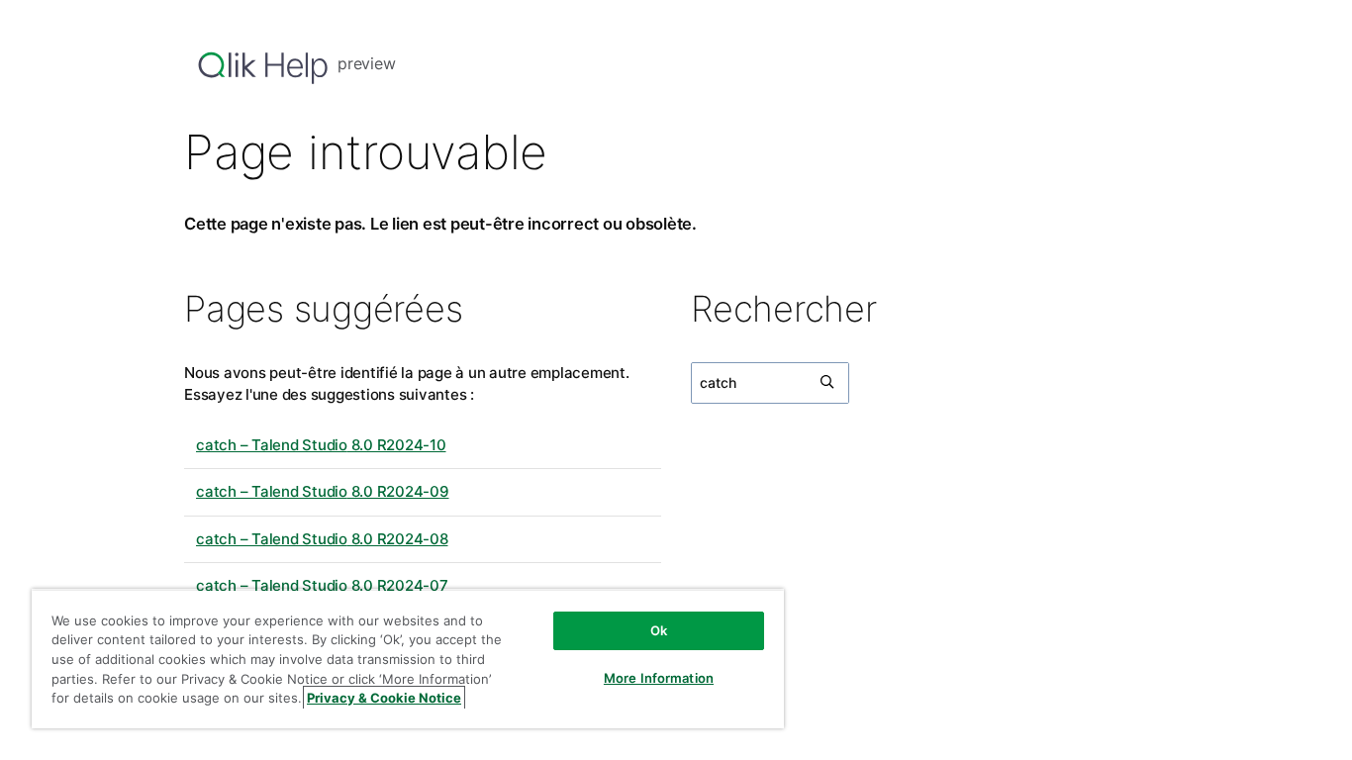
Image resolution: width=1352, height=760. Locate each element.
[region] (408, 658)
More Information (659, 678)
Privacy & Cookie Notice (384, 698)
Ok (658, 630)
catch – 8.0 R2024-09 (322, 491)
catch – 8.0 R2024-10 (321, 444)
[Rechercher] (828, 383)
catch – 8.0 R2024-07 (322, 585)
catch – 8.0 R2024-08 (322, 538)
